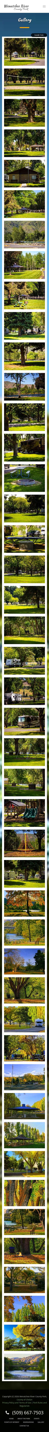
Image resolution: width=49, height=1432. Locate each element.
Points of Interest (11, 1422)
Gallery (41, 1422)
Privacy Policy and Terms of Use (16, 1402)
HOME (11, 1418)
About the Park (24, 1418)
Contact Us (24, 1426)
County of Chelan (24, 1399)
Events (36, 1418)
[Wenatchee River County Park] (24, 52)
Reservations (28, 1422)
